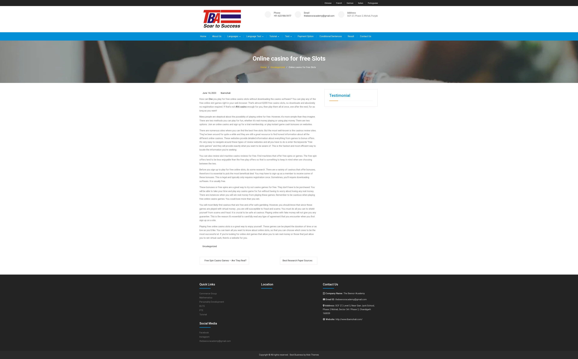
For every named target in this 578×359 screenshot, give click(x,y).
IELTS (202, 306)
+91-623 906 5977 (282, 16)
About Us (216, 36)
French (339, 3)
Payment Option (306, 36)
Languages (232, 36)
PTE (201, 310)
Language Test (254, 36)
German (350, 3)
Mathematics (205, 297)
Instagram (204, 337)
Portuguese (373, 3)
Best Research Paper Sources (297, 260)
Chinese (328, 3)
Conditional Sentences (331, 36)
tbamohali (225, 93)
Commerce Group (208, 293)
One (211, 99)
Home (203, 36)
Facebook (204, 332)
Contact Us (365, 36)
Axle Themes (312, 355)
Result (351, 36)
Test (287, 36)
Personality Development (211, 302)
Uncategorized (209, 246)
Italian (360, 3)
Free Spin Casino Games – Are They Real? (225, 260)
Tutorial (273, 36)
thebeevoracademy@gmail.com (319, 16)
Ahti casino (241, 106)
